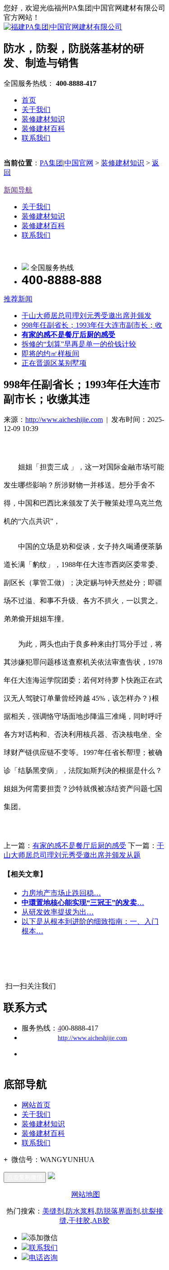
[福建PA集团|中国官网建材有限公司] (63, 27)
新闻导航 (18, 190)
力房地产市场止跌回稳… (61, 893)
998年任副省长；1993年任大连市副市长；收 (92, 325)
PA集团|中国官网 (66, 163)
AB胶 (101, 1220)
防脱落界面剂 (118, 1211)
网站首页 (36, 1105)
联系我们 (36, 138)
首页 (29, 100)
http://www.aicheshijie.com (64, 419)
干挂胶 (79, 1220)
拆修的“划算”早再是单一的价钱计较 (79, 344)
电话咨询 (43, 1257)
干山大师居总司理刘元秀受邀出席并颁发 (86, 315)
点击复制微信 (24, 1177)
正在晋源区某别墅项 (54, 363)
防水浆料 (80, 1211)
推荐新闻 (18, 299)
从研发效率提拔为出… (58, 912)
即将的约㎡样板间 (50, 353)
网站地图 (85, 1194)
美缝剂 (53, 1211)
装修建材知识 (43, 119)
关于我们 (36, 109)
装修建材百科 (43, 128)
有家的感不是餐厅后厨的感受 (79, 845)
